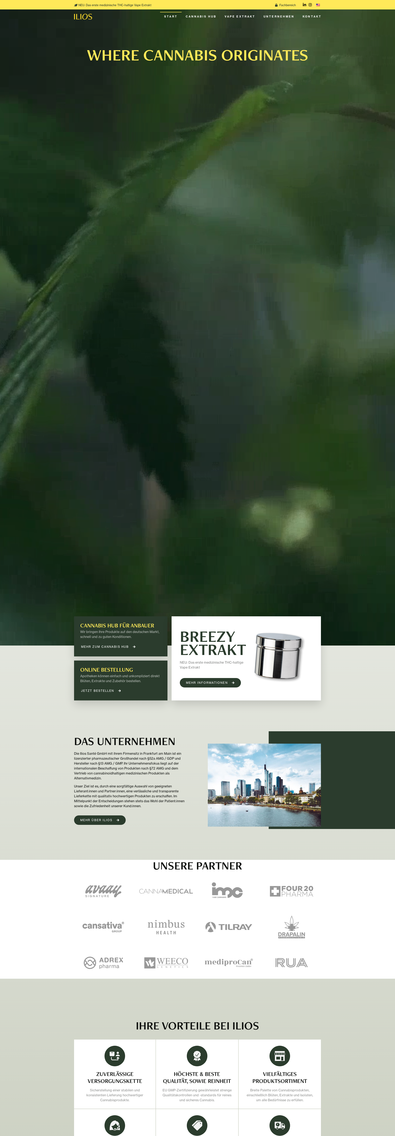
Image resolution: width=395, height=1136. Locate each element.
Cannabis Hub (201, 16)
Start (171, 16)
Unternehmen (279, 16)
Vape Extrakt (240, 16)
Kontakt (312, 16)
